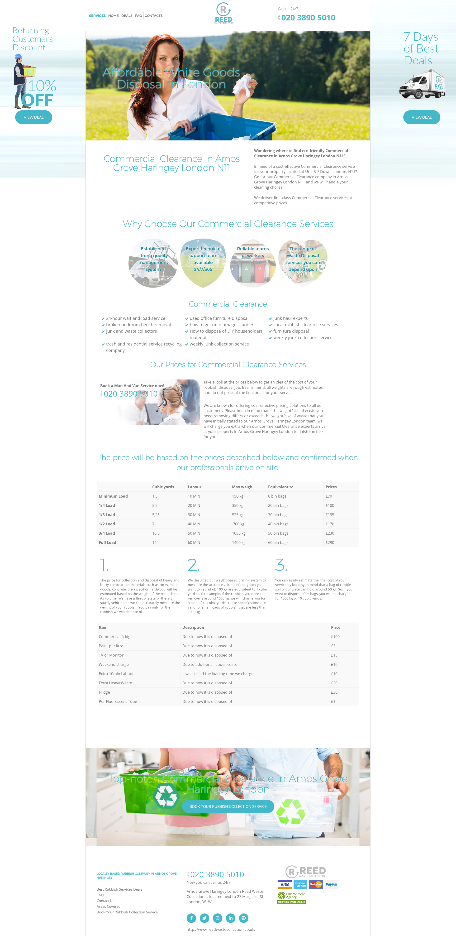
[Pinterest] (243, 918)
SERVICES (97, 16)
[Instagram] (217, 918)
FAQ (100, 895)
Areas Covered (108, 906)
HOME (113, 16)
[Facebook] (191, 918)
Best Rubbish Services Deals (119, 889)
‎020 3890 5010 (131, 393)
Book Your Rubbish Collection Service (228, 806)
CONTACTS (154, 16)
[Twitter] (204, 918)
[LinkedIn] (230, 918)
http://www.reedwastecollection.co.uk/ (221, 929)
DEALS (127, 16)
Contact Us (105, 900)
